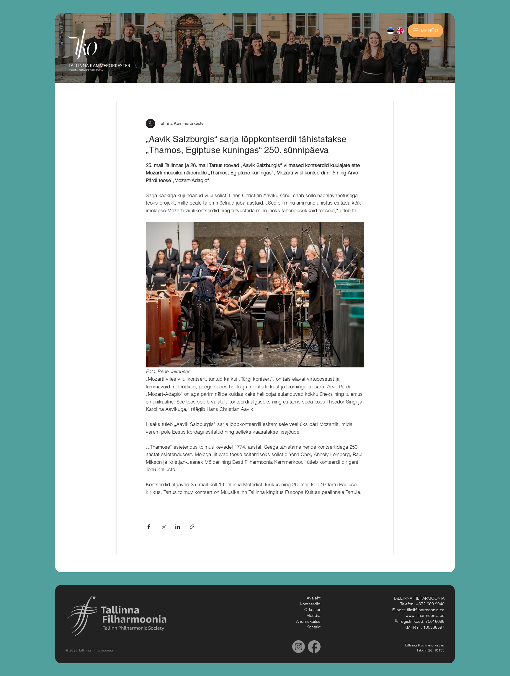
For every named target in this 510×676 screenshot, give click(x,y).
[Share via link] (192, 526)
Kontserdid (310, 604)
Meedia (313, 615)
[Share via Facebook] (148, 526)
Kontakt (313, 627)
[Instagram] (298, 646)
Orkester (312, 609)
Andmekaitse (308, 621)
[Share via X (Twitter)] (163, 526)
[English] (400, 30)
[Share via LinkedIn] (177, 526)
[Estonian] (390, 30)
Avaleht (314, 598)
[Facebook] (314, 646)
